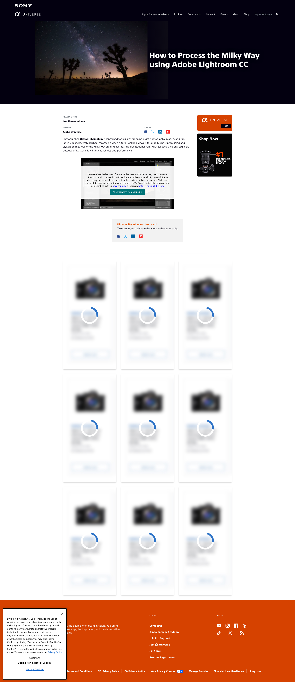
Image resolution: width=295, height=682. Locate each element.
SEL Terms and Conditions (77, 671)
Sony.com (255, 671)
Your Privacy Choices (163, 671)
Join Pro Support (160, 638)
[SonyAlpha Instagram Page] (228, 626)
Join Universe (160, 644)
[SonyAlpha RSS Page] (242, 633)
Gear (235, 14)
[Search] (277, 14)
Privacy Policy (55, 652)
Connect (210, 14)
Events (224, 14)
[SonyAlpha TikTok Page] (219, 633)
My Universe (263, 14)
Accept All (34, 657)
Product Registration (162, 657)
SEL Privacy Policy (108, 671)
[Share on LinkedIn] (160, 132)
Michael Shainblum (91, 138)
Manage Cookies (198, 671)
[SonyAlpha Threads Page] (245, 626)
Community (194, 14)
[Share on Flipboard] (168, 132)
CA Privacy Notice (134, 671)
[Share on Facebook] (145, 131)
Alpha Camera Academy (155, 14)
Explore (178, 14)
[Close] (62, 613)
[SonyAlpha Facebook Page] (236, 626)
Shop (247, 14)
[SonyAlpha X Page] (230, 633)
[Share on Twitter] (152, 132)
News (156, 650)
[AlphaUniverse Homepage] (27, 14)
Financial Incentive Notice (229, 671)
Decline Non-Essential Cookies (35, 662)
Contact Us (156, 625)
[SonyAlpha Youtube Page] (219, 626)
